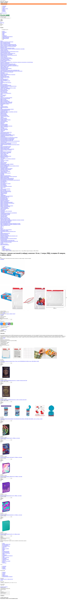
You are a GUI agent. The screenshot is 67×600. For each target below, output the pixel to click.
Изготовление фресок (4, 199)
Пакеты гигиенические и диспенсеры (6, 71)
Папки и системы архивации (5, 80)
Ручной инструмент (3, 239)
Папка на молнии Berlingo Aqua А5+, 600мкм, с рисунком (10, 438)
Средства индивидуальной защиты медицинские (8, 142)
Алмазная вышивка (3, 193)
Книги (3, 547)
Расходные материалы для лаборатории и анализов (8, 137)
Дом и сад (4, 560)
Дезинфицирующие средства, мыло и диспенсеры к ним (9, 70)
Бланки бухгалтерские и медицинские (6, 41)
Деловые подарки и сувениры (5, 119)
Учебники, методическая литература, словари (8, 87)
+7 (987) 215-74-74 (3, 579)
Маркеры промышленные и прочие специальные (8, 176)
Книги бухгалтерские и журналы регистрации (8, 46)
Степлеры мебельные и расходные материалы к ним (9, 241)
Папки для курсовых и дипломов (6, 149)
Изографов (2, 173)
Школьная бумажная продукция (5, 156)
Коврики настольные (3, 112)
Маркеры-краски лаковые (4, 177)
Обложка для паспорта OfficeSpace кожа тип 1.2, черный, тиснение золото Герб (13, 380)
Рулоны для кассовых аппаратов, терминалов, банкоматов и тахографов (12, 48)
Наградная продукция (4, 121)
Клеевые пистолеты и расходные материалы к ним (8, 235)
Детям (3, 556)
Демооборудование (5, 38)
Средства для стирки (3, 56)
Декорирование (3, 195)
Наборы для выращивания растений (6, 202)
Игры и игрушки (3, 189)
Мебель (3, 549)
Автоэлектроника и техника (5, 214)
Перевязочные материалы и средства (6, 135)
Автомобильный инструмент (5, 213)
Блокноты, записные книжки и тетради (7, 109)
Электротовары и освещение (5, 171)
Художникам (2, 210)
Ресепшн (1, 104)
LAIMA (4, 312)
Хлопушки (2, 127)
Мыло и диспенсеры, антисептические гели (7, 53)
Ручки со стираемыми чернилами (6, 186)
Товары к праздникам (4, 126)
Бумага (3, 31)
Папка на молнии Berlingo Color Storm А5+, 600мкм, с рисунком (11, 457)
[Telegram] (6, 324)
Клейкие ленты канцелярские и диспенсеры (7, 74)
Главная (3, 246)
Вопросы (3, 10)
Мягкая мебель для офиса (4, 103)
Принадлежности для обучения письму (6, 179)
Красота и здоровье (5, 548)
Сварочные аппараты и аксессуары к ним (7, 240)
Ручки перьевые (3, 184)
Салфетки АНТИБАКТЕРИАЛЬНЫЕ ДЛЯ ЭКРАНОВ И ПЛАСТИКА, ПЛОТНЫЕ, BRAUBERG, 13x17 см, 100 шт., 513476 (21, 418)
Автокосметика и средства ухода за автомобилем (8, 212)
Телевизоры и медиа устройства (5, 169)
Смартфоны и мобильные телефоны (6, 168)
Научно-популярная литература (5, 85)
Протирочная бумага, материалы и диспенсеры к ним (9, 65)
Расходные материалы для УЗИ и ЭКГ (6, 140)
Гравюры (1, 194)
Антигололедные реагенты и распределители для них (9, 51)
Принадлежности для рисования (5, 151)
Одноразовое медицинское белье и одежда (7, 134)
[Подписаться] (10, 539)
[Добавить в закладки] (0, 366)
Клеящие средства (3, 75)
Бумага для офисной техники (5, 43)
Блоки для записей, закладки (5, 42)
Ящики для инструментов (4, 244)
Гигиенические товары (4, 90)
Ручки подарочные (3, 185)
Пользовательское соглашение (7, 576)
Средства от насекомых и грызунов (6, 58)
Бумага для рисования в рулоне (5, 146)
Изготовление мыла (3, 197)
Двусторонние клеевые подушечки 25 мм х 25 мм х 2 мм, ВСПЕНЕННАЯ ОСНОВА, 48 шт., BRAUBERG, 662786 (19, 361)
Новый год (2, 123)
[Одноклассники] (4, 324)
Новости (3, 9)
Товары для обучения (4, 155)
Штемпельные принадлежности (5, 82)
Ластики (1, 78)
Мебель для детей (3, 99)
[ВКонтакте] (1, 324)
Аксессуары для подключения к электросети (7, 158)
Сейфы (1, 105)
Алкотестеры (2, 130)
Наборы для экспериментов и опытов (6, 205)
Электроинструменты (4, 243)
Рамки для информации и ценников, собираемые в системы (10, 224)
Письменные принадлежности (7, 36)
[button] (1, 285)
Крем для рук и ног (3, 91)
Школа (3, 34)
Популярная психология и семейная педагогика (8, 86)
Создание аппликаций (4, 207)
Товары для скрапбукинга (4, 208)
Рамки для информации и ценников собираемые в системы (10, 223)
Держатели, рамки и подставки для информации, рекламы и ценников (12, 219)
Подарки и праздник (5, 551)
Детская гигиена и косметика (5, 188)
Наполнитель (2, 122)
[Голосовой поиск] (1, 19)
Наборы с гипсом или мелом (5, 206)
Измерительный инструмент (5, 233)
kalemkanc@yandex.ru (4, 586)
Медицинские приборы (4, 166)
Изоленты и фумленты (4, 234)
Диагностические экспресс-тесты (6, 132)
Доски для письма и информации (6, 220)
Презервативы (2, 136)
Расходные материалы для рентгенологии (7, 138)
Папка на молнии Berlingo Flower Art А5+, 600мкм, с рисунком (10, 495)
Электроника (4, 35)
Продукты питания (3, 114)
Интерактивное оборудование (5, 221)
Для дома (1, 159)
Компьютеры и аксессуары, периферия (6, 164)
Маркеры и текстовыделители (5, 175)
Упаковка (2, 117)
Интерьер (2, 227)
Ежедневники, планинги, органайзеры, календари (8, 111)
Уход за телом (2, 95)
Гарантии (4, 572)
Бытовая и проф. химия (6, 544)
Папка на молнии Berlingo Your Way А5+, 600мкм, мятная (10, 534)
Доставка (3, 6)
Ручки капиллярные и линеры (5, 183)
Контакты (4, 11)
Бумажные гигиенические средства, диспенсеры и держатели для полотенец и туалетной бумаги (16, 62)
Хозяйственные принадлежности (5, 68)
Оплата (3, 7)
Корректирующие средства (4, 77)
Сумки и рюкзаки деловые (4, 116)
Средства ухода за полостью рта (5, 93)
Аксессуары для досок (4, 217)
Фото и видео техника (4, 170)
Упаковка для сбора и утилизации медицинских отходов (9, 144)
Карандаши (2, 174)
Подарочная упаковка (4, 124)
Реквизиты (4, 568)
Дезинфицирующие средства (5, 52)
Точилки (1, 81)
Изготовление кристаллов (4, 196)
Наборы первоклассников (4, 148)
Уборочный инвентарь (4, 67)
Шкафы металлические (4, 107)
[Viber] (9, 324)
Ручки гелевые (2, 182)
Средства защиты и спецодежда (5, 57)
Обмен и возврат (5, 8)
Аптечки (1, 131)
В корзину (2, 330)
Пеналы (1, 150)
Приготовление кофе (3, 167)
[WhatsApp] (12, 324)
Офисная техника (3, 113)
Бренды (3, 561)
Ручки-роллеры (3, 187)
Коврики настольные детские (5, 147)
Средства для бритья (3, 92)
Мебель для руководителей (4, 101)
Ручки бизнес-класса (3, 181)
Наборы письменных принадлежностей (7, 178)
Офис (3, 33)
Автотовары (4, 558)
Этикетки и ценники (3, 49)
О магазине (4, 566)
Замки (1, 232)
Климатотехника (3, 163)
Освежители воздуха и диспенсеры (6, 54)
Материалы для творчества (4, 200)
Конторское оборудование (4, 76)
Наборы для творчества (4, 204)
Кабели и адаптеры (3, 162)
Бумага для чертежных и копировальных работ (8, 44)
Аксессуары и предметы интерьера (6, 97)
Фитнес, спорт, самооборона (5, 88)
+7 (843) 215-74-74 (10, 579)
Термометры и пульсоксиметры (5, 143)
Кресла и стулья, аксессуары (5, 98)
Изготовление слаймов (4, 198)
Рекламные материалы (4, 115)
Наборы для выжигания (4, 201)
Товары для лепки (3, 154)
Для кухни (2, 161)
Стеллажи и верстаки (4, 106)
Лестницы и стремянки (4, 236)
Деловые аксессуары (3, 110)
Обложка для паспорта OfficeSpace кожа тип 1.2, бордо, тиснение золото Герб (13, 399)
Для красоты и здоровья (4, 160)
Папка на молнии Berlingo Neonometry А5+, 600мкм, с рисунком (11, 514)
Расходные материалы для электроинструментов (8, 238)
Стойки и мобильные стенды (5, 225)
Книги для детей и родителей (5, 190)
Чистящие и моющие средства (5, 60)
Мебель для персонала (4, 100)
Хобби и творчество (5, 37)
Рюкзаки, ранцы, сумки (4, 153)
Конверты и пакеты (3, 47)
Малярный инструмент (4, 237)
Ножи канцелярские (3, 79)
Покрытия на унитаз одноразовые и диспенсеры (8, 64)
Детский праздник (3, 120)
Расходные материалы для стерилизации (7, 139)
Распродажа (4, 562)
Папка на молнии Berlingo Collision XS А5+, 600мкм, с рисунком (11, 476)
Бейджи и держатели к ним (5, 218)
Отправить (2, 595)
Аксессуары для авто (3, 215)
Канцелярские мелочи (4, 73)
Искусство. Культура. (4, 84)
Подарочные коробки (4, 125)
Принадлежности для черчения (5, 152)
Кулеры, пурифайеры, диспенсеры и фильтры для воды (9, 165)
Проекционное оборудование (5, 222)
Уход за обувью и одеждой (4, 59)
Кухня (1, 228)
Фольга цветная (3, 209)
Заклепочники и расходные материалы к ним (8, 231)
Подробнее (2, 259)
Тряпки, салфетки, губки (4, 66)
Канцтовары (4, 32)
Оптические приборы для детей (5, 191)
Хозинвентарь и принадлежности (6, 229)
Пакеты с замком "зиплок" (10, 313)
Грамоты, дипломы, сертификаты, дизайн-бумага (8, 45)
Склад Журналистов (5, 552)
